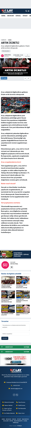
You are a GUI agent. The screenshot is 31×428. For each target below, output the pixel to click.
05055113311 (16, 385)
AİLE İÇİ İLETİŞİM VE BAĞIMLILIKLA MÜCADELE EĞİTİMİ (6, 301)
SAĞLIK (25, 420)
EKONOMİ (10, 16)
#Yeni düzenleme (5, 51)
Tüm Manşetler (22, 408)
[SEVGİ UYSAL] (5, 265)
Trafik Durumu (21, 405)
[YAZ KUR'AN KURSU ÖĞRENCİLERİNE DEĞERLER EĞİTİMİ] (8, 280)
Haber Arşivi (21, 413)
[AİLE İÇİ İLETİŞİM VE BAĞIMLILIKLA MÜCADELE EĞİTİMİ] (8, 294)
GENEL (3, 16)
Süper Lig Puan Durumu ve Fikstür (7, 409)
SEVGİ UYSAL (14, 264)
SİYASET (25, 16)
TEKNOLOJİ (15, 422)
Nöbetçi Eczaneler (9, 402)
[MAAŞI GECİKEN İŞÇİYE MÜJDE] (23, 308)
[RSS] (17, 394)
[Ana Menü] (28, 11)
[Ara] (26, 11)
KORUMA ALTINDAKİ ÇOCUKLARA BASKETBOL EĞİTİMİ (21, 286)
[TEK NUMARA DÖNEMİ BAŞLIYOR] (8, 308)
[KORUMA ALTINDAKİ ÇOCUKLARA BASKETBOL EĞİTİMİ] (23, 280)
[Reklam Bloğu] (15, 359)
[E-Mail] (11, 267)
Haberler (3, 40)
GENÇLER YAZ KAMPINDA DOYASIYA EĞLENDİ (22, 301)
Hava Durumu (21, 402)
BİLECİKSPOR (25, 419)
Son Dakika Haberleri (9, 413)
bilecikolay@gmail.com (16, 388)
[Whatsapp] (14, 394)
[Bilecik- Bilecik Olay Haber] (7, 11)
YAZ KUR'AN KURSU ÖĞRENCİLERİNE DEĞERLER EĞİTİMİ (6, 286)
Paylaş (4, 78)
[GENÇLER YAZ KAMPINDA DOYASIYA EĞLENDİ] (23, 294)
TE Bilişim (19, 425)
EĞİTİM (11, 420)
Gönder (4, 338)
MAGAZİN (6, 420)
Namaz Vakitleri (8, 405)
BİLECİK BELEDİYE (18, 420)
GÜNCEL (18, 16)
